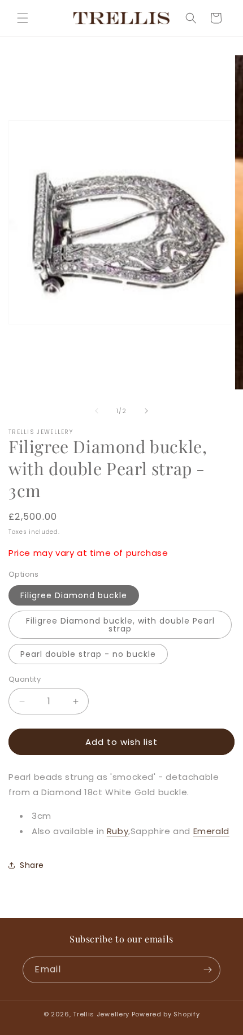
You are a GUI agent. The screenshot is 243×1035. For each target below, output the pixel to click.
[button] (22, 18)
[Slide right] (146, 410)
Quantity (24, 679)
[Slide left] (96, 410)
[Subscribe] (207, 970)
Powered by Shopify (166, 1014)
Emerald (211, 831)
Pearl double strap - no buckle (88, 654)
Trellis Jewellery (101, 1014)
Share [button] (32, 865)
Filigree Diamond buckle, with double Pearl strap (120, 624)
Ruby (117, 831)
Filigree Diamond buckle (73, 595)
